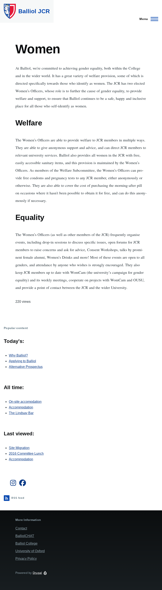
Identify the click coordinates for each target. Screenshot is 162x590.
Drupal (37, 572)
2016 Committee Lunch (26, 453)
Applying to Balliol (22, 361)
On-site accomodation (25, 401)
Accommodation (21, 407)
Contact (21, 528)
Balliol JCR (34, 11)
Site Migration (19, 448)
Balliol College (26, 543)
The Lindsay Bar (21, 413)
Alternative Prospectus (26, 367)
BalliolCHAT (24, 536)
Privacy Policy (26, 558)
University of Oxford (30, 551)
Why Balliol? (18, 355)
